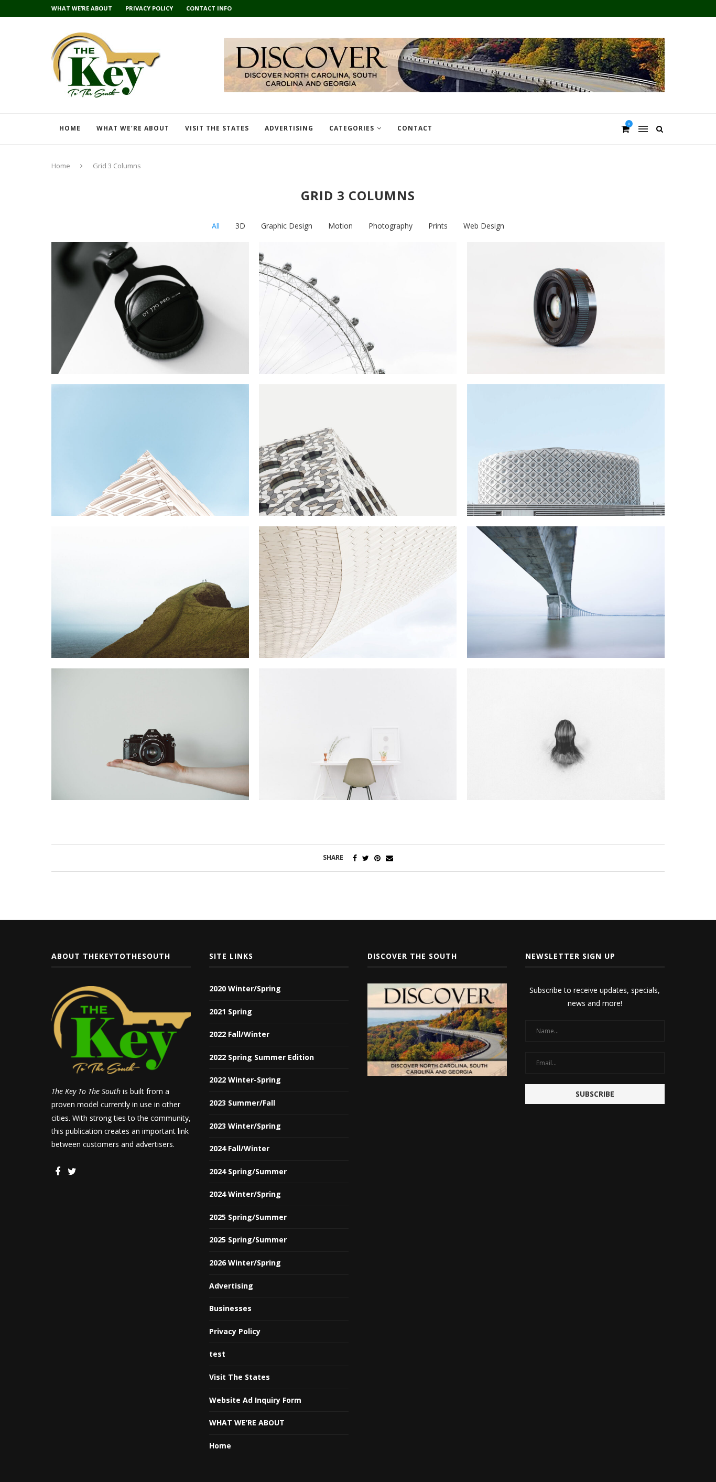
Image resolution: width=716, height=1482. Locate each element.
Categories (351, 128)
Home (70, 128)
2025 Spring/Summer (248, 1217)
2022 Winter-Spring (245, 1080)
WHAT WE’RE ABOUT (81, 8)
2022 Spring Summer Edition (261, 1057)
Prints (438, 226)
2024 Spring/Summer (248, 1171)
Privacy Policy (149, 8)
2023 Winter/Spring (245, 1126)
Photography (390, 226)
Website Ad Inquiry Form (255, 1400)
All (216, 226)
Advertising (289, 128)
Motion (340, 226)
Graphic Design (286, 226)
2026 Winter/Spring (245, 1263)
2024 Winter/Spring (245, 1194)
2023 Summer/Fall (242, 1103)
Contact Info (209, 8)
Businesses (230, 1308)
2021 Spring (230, 1011)
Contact (414, 128)
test (217, 1354)
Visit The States (217, 128)
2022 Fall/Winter (239, 1034)
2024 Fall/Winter (239, 1148)
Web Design (483, 226)
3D (240, 226)
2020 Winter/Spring (245, 988)
